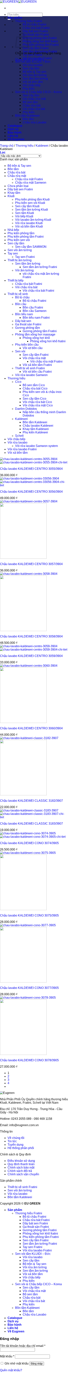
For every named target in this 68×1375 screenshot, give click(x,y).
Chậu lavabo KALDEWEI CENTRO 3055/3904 (31, 468)
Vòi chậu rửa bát (34, 108)
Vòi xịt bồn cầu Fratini (37, 371)
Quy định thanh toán (21, 1164)
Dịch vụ (13, 129)
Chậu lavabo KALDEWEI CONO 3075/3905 (29, 915)
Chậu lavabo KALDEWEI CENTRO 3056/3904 (31, 491)
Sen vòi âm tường (20, 250)
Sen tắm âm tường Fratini (40, 51)
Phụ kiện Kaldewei (35, 432)
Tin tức (12, 1141)
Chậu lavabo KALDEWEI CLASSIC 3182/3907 (31, 800)
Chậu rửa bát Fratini (36, 27)
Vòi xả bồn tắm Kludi (29, 226)
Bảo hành (15, 132)
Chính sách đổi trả (20, 1170)
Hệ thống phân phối (21, 1148)
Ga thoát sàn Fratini (36, 34)
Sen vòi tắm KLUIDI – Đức (33, 61)
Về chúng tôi (16, 1137)
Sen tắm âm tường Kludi (31, 209)
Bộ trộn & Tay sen (34, 71)
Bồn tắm (28, 119)
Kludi (11, 196)
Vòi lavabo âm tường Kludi (33, 219)
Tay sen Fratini (32, 54)
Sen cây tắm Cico (34, 398)
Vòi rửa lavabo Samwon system (36, 445)
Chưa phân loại (18, 186)
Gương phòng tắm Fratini (40, 38)
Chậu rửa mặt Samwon (30, 182)
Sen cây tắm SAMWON (30, 246)
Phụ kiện (29, 88)
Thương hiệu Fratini (28, 21)
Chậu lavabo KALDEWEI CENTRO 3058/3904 (31, 636)
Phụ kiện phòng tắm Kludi (32, 199)
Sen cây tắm (31, 68)
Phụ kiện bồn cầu (27, 344)
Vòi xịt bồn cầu (32, 348)
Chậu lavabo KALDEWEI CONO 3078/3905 (29, 1060)
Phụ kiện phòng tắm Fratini (41, 44)
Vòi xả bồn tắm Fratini (37, 364)
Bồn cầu (20, 304)
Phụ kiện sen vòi (19, 240)
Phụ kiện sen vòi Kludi (30, 202)
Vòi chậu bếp (31, 85)
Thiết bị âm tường (20, 260)
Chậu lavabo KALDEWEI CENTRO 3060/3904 (31, 728)
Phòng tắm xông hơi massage (35, 334)
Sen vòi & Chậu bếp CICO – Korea (38, 92)
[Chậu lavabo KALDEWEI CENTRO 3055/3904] (33, 460)
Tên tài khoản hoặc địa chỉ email (22, 1345)
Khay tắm (14, 192)
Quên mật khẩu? (11, 1370)
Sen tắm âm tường (35, 78)
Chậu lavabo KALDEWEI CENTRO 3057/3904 (31, 564)
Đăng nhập (36, 1363)
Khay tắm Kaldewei (36, 429)
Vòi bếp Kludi (24, 216)
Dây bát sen (23, 321)
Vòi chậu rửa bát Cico (37, 402)
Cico (18, 381)
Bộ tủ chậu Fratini (34, 24)
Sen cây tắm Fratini (36, 48)
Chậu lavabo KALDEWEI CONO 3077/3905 (29, 987)
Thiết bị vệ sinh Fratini (30, 368)
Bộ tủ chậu (22, 297)
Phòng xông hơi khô (36, 337)
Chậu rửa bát (31, 105)
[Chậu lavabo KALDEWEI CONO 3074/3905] (33, 835)
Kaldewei (42, 145)
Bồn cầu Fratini (33, 307)
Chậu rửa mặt (17, 175)
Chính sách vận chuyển (23, 1174)
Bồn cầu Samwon (34, 310)
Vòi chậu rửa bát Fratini (38, 290)
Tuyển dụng (15, 1144)
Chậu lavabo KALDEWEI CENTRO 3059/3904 (31, 655)
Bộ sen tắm (30, 102)
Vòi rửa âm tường (35, 75)
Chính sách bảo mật (21, 1167)
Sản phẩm (15, 17)
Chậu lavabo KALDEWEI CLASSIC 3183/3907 (31, 823)
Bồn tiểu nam (24, 314)
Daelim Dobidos (26, 408)
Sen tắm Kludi (24, 213)
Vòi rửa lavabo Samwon (31, 375)
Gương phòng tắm (27, 327)
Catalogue (15, 125)
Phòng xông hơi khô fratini (40, 41)
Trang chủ (6, 145)
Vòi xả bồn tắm (33, 81)
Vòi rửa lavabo (32, 65)
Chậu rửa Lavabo (34, 122)
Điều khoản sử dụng (21, 1160)
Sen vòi (20, 351)
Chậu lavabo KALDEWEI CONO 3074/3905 (29, 843)
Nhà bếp (13, 229)
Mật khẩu (7, 1356)
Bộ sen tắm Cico (34, 385)
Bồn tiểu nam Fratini (36, 317)
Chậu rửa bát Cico (35, 388)
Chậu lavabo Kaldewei (38, 425)
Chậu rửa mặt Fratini (29, 179)
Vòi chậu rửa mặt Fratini (46, 361)
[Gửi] (9, 19)
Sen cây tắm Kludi (27, 206)
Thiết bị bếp (15, 280)
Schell (19, 435)
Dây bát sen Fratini (35, 31)
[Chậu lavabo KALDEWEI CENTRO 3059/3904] (33, 648)
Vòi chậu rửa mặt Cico (38, 405)
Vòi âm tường (24, 270)
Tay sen (13, 253)
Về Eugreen (16, 139)
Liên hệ (13, 135)
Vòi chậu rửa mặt (34, 98)
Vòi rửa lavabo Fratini (37, 58)
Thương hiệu (24, 145)
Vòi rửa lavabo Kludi (29, 223)
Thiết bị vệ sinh (18, 294)
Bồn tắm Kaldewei (27, 115)
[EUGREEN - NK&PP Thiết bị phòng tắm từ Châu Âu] (18, 1)
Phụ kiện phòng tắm (21, 233)
